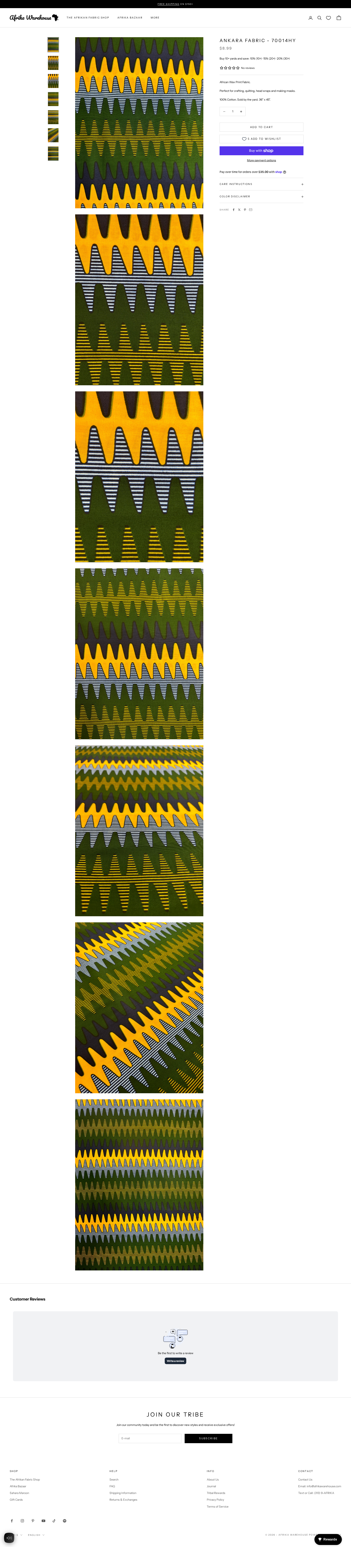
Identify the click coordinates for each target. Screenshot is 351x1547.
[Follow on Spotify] (65, 1521)
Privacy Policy (215, 1499)
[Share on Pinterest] (245, 209)
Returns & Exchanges (123, 1499)
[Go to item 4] (53, 99)
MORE (155, 17)
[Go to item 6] (53, 135)
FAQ (112, 1486)
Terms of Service (218, 1506)
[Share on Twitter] (239, 209)
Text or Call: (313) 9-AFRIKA (316, 1493)
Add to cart (261, 127)
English (34, 1535)
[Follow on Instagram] (22, 1521)
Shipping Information (122, 1493)
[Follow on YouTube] (43, 1521)
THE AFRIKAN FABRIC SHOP (88, 17)
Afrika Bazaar (18, 1486)
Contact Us (305, 1479)
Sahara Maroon (19, 1493)
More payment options (261, 160)
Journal (211, 1486)
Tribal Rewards (216, 1493)
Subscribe (208, 1438)
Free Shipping (168, 4)
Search (113, 1479)
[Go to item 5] (53, 117)
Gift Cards (16, 1499)
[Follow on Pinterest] (33, 1521)
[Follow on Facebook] (12, 1521)
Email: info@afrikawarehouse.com (319, 1486)
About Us (213, 1479)
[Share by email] (250, 209)
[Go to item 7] (53, 153)
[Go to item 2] (53, 62)
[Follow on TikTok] (54, 1521)
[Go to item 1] (53, 44)
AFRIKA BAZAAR (130, 17)
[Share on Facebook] (233, 209)
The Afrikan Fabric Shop (25, 1479)
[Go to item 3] (53, 81)
